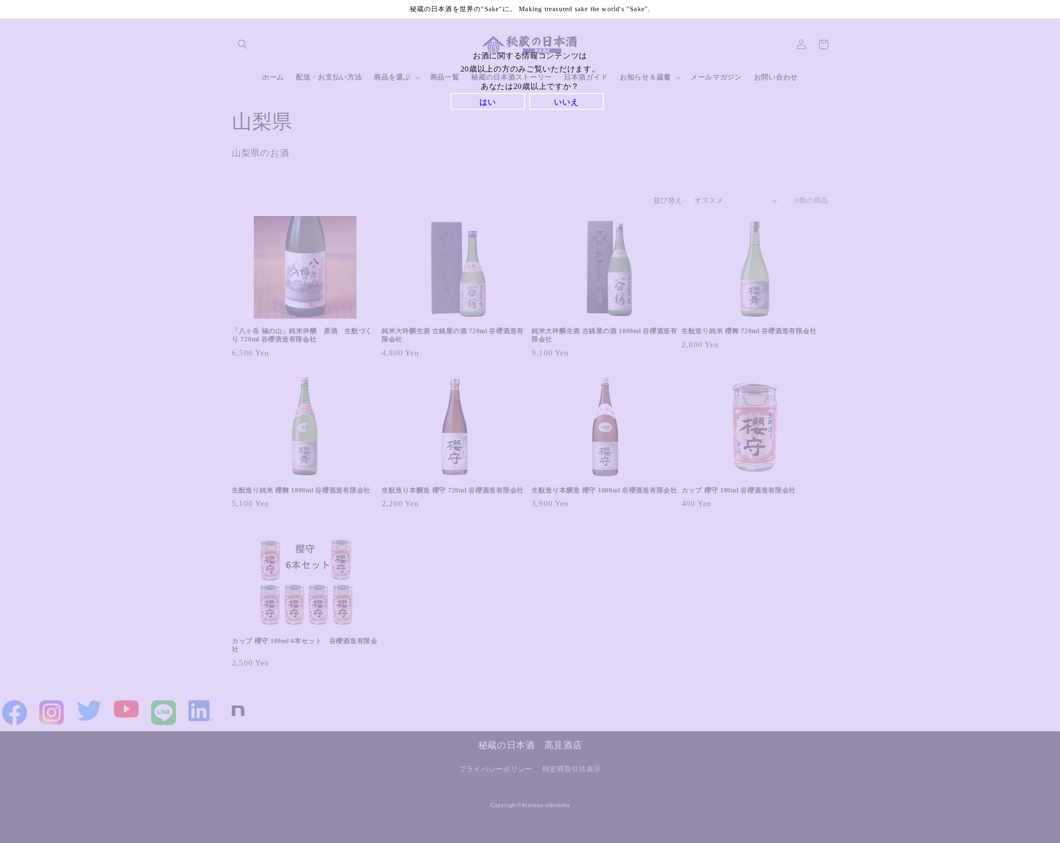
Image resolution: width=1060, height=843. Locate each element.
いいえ (566, 102)
